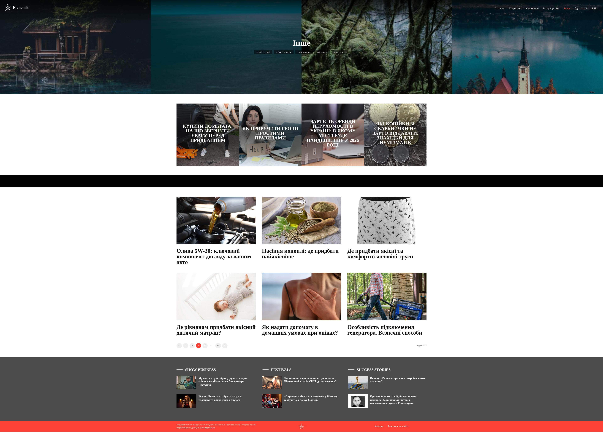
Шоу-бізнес (340, 52)
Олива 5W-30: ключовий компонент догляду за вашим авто (214, 256)
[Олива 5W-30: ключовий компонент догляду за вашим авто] (216, 220)
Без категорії (263, 52)
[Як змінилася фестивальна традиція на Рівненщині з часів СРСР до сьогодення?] (272, 382)
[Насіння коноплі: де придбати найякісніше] (301, 220)
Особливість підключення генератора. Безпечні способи (384, 330)
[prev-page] (179, 345)
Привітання (304, 52)
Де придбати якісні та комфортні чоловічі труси (380, 254)
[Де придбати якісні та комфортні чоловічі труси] (386, 220)
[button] (576, 8)
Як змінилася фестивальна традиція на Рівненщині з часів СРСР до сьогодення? (310, 379)
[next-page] (225, 345)
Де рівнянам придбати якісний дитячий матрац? (216, 330)
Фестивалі (322, 52)
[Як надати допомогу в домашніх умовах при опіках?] (301, 296)
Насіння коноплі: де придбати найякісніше (300, 254)
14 (218, 345)
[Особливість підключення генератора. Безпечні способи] (386, 296)
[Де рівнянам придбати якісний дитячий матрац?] (216, 296)
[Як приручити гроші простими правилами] (270, 135)
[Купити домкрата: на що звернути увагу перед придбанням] (208, 135)
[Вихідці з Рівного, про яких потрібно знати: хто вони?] (358, 382)
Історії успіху (283, 52)
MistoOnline (210, 428)
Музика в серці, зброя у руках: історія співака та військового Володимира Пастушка (222, 381)
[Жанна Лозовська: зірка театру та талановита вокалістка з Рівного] (186, 401)
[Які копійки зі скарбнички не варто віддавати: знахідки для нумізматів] (395, 135)
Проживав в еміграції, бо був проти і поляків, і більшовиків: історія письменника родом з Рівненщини (393, 400)
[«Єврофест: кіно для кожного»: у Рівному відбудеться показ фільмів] (272, 401)
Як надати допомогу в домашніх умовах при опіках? (300, 330)
